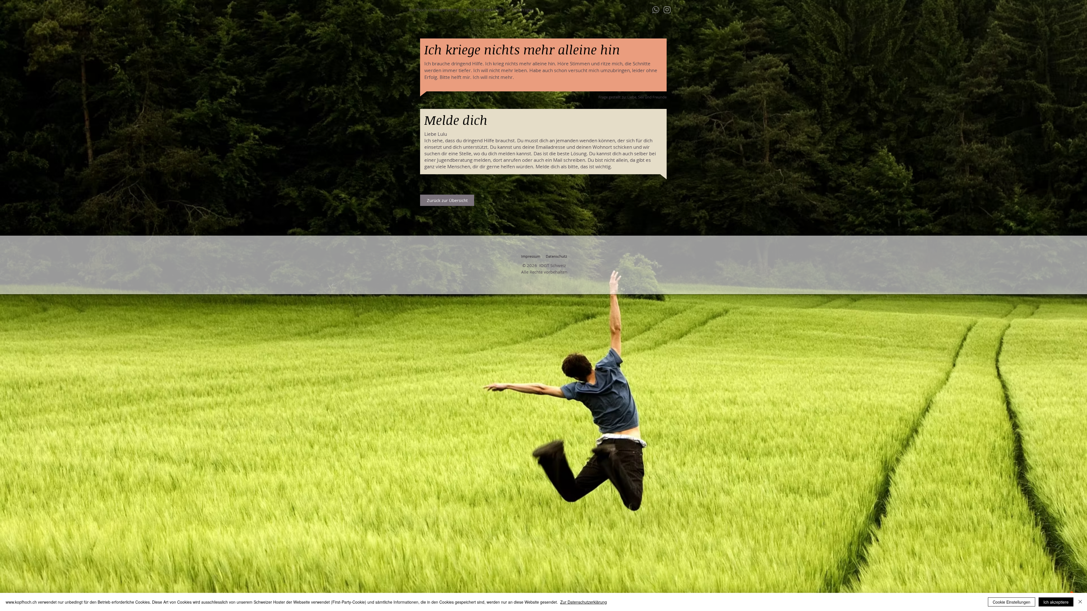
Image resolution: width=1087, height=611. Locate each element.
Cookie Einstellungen (1011, 602)
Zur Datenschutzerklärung (583, 602)
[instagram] (667, 9)
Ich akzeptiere (1056, 602)
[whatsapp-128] (655, 9)
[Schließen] (1080, 601)
